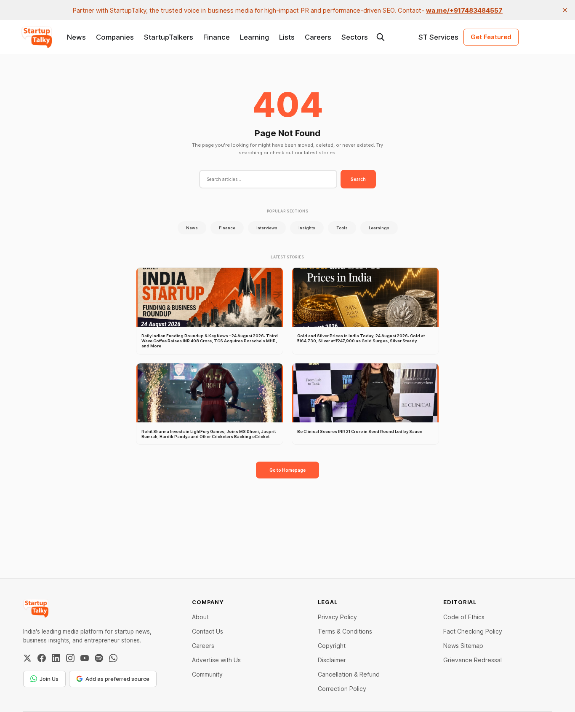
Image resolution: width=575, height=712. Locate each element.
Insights (306, 228)
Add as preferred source (117, 678)
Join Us (49, 678)
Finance (216, 37)
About (200, 617)
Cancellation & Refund (349, 674)
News (76, 37)
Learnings (379, 228)
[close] (565, 10)
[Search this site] (380, 37)
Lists (287, 37)
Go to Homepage (287, 470)
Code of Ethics (463, 617)
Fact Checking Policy (472, 631)
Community (207, 674)
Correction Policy (342, 688)
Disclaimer (332, 660)
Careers (318, 37)
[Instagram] (70, 658)
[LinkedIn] (56, 658)
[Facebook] (41, 658)
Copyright (332, 645)
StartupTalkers (168, 37)
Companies (115, 37)
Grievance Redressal (472, 660)
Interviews (266, 228)
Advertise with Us (216, 660)
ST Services (438, 37)
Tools (342, 228)
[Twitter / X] (27, 658)
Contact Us (207, 631)
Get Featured (491, 37)
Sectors (354, 37)
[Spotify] (99, 658)
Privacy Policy (337, 617)
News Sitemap (463, 645)
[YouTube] (84, 658)
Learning (254, 37)
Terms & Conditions (345, 631)
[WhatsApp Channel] (113, 658)
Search (358, 179)
